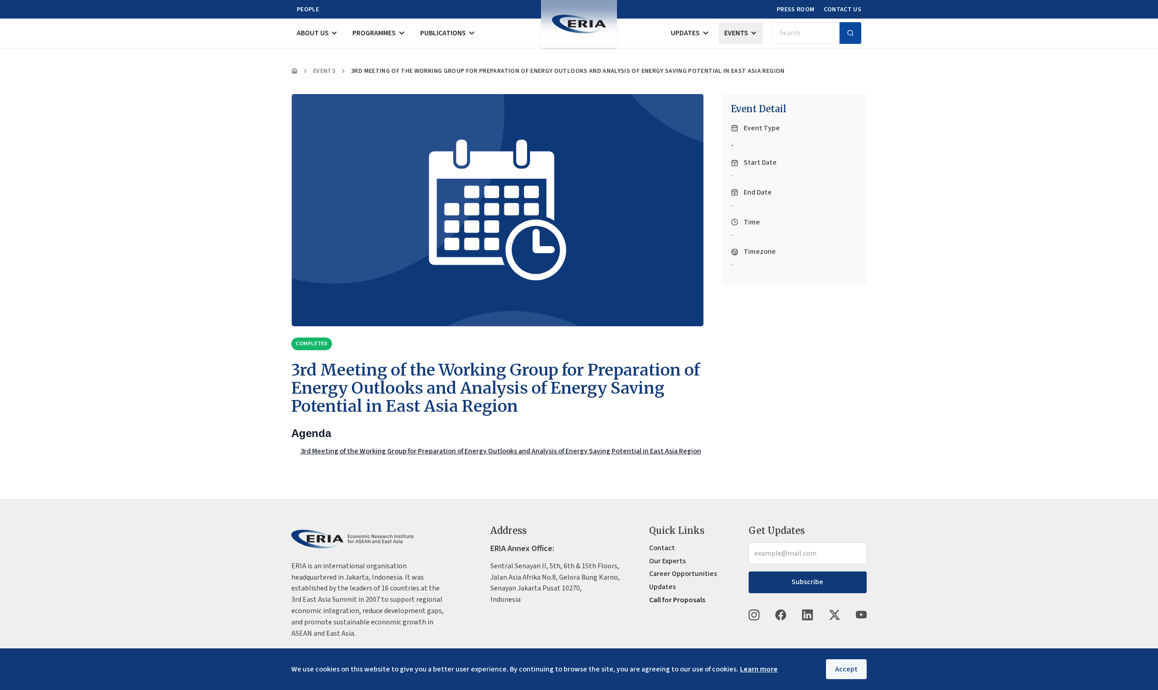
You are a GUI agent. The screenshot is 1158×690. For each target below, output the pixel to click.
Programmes (374, 33)
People (308, 9)
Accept (846, 669)
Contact (662, 548)
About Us (313, 33)
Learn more (759, 669)
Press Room (796, 9)
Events (736, 33)
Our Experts (667, 561)
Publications (443, 33)
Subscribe (807, 582)
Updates (685, 33)
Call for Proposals (677, 600)
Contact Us (843, 9)
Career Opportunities (683, 574)
